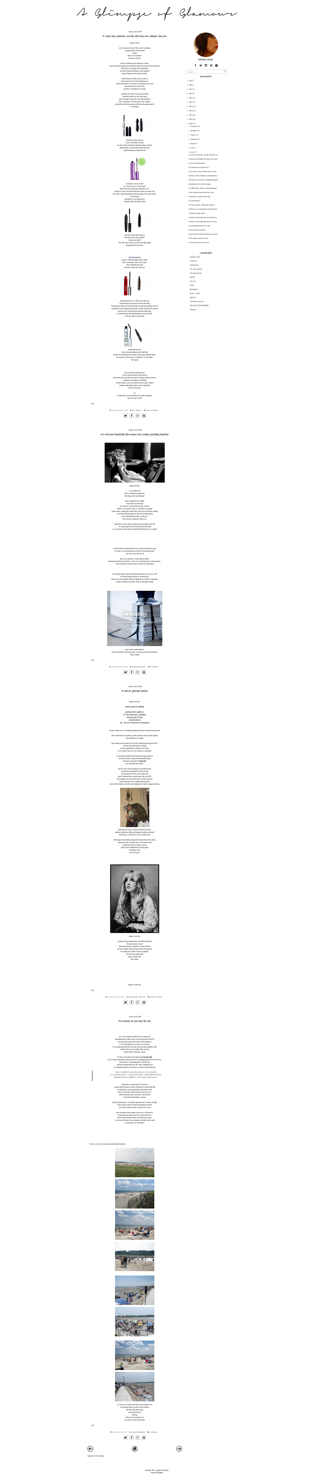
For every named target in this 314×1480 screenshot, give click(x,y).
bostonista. (193, 309)
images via (132, 485)
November (194, 130)
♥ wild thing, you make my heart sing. (199, 196)
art (131, 1432)
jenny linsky (141, 529)
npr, (134, 508)
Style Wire (193, 297)
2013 (190, 106)
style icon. (142, 997)
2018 (190, 85)
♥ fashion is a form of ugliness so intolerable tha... (203, 176)
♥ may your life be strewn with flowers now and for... (204, 234)
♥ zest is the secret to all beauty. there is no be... (203, 171)
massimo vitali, (147, 1057)
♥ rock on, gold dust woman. (135, 691)
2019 (190, 81)
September (194, 139)
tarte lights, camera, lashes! (134, 183)
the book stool (144, 576)
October (193, 135)
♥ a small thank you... (195, 201)
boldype (149, 508)
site (128, 563)
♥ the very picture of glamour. (197, 230)
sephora (147, 101)
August (193, 143)
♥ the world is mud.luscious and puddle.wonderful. (203, 180)
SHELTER (192, 277)
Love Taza (193, 281)
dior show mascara (135, 257)
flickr (138, 485)
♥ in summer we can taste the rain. (134, 1021)
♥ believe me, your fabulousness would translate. (203, 209)
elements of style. (195, 257)
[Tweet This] (125, 416)
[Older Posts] (179, 1451)
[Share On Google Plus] (138, 416)
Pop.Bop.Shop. (194, 265)
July (192, 148)
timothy (120, 784)
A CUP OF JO (193, 261)
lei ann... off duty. (195, 293)
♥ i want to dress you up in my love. (199, 242)
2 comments (154, 667)
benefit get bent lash (134, 349)
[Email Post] (92, 403)
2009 (190, 123)
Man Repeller (194, 289)
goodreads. (154, 652)
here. (138, 701)
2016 (190, 93)
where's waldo (150, 1120)
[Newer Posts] (90, 1451)
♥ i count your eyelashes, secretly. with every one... (204, 155)
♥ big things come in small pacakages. (200, 184)
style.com (138, 984)
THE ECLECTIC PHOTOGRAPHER (199, 305)
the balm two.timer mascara (134, 140)
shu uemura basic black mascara (134, 235)
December (194, 126)
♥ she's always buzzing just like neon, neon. (201, 192)
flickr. (138, 42)
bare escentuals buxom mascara (135, 372)
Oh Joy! (192, 285)
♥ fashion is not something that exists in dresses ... (203, 221)
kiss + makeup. (137, 410)
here (138, 936)
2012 (190, 111)
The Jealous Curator (196, 273)
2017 (190, 89)
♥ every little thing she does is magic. (200, 226)
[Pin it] (144, 416)
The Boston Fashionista (197, 301)
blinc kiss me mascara (142, 300)
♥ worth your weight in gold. (197, 213)
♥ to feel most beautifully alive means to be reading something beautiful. (135, 434)
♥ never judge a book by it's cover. (199, 238)
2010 (190, 119)
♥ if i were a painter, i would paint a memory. (202, 205)
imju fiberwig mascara (127, 300)
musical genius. (133, 997)
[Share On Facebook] (131, 416)
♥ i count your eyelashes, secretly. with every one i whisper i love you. (135, 36)
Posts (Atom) (100, 1456)
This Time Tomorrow (196, 269)
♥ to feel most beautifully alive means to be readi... (203, 159)
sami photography (139, 1432)
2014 (190, 102)
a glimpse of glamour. (162, 1470)
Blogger (160, 1472)
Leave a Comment (152, 410)
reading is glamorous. (138, 667)
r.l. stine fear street (136, 561)
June (192, 152)
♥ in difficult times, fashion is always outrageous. (203, 188)
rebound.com (137, 524)
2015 (190, 98)
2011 (190, 115)
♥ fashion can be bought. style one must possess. (203, 217)
